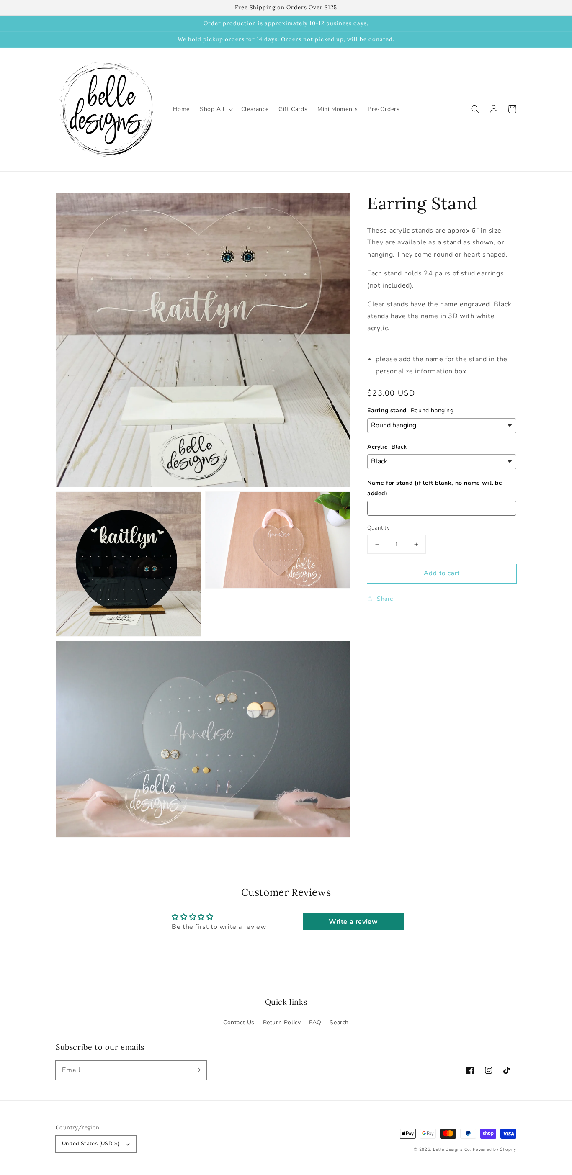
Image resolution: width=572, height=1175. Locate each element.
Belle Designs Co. (452, 1149)
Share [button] (385, 599)
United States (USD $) (90, 1143)
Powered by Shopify (494, 1149)
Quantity (378, 528)
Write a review (353, 921)
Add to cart (442, 573)
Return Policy (282, 1022)
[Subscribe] (197, 1070)
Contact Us (239, 1022)
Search (339, 1022)
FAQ (315, 1022)
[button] (475, 109)
